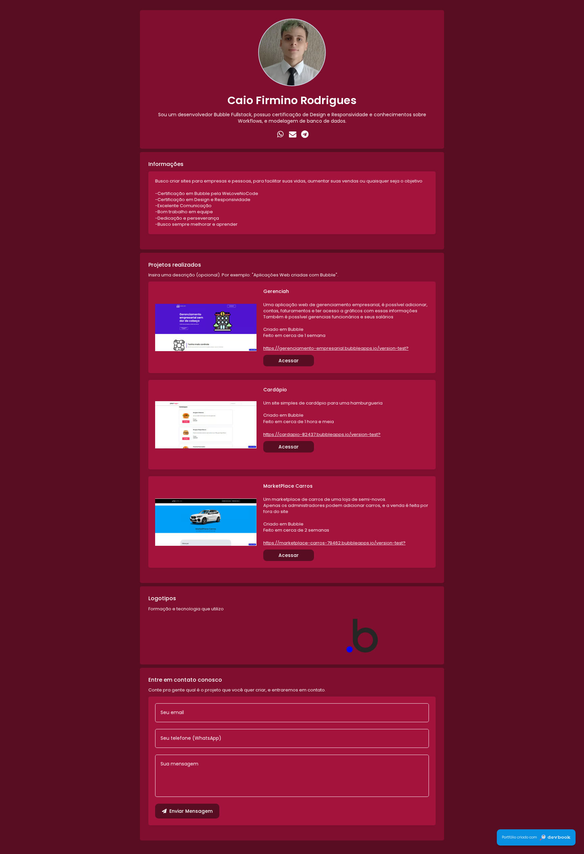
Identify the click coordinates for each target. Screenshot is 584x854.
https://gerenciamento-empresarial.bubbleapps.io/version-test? (336, 348)
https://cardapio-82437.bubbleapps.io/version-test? (322, 435)
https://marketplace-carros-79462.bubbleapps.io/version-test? (334, 543)
